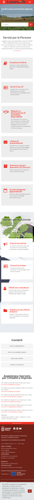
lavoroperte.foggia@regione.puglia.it (11, 407)
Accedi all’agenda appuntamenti (17, 190)
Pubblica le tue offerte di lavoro (20, 310)
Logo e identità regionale (8, 452)
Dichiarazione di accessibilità (9, 456)
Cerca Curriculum (18, 265)
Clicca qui (18, 51)
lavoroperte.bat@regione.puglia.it (11, 391)
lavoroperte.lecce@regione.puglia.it (11, 401)
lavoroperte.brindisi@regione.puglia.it (12, 396)
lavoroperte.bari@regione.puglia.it (11, 384)
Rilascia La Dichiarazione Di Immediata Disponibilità (18, 114)
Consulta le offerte (18, 62)
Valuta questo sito (17, 423)
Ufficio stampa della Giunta (9, 448)
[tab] (17, 346)
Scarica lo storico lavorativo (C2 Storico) (20, 166)
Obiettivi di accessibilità (8, 458)
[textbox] (14, 24)
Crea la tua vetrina (18, 243)
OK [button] (30, 491)
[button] (17, 346)
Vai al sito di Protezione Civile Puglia (11, 467)
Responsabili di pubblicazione (9, 463)
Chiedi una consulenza (19, 287)
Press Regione (5, 450)
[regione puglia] (4, 2)
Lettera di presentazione (16, 142)
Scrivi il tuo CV (16, 86)
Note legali (3, 482)
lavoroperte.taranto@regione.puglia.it (12, 412)
